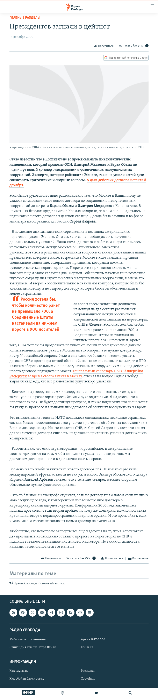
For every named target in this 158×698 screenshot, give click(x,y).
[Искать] (130, 693)
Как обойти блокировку (26, 679)
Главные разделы (24, 18)
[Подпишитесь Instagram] (61, 613)
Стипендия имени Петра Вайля (32, 647)
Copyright (88, 679)
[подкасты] (62, 693)
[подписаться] (89, 613)
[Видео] (96, 693)
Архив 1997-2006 (93, 639)
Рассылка (88, 671)
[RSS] (70, 613)
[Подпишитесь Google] (13, 613)
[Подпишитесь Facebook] (23, 613)
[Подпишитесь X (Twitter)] (32, 613)
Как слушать (18, 671)
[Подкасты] (80, 613)
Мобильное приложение (27, 639)
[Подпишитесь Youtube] (42, 613)
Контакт (87, 647)
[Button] (104, 46)
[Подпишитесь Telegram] (51, 613)
